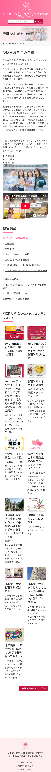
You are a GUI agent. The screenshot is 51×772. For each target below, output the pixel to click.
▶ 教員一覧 (8, 162)
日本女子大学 (26, 762)
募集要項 (9, 248)
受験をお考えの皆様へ (20, 33)
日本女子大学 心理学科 (25, 15)
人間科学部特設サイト (16, 293)
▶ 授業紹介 (8, 155)
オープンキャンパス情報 (17, 254)
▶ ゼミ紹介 (8, 159)
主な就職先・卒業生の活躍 (16, 298)
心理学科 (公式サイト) (27, 766)
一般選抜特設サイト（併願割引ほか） (23, 265)
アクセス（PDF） (26, 769)
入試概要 (9, 243)
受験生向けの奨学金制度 (17, 259)
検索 (39, 21)
